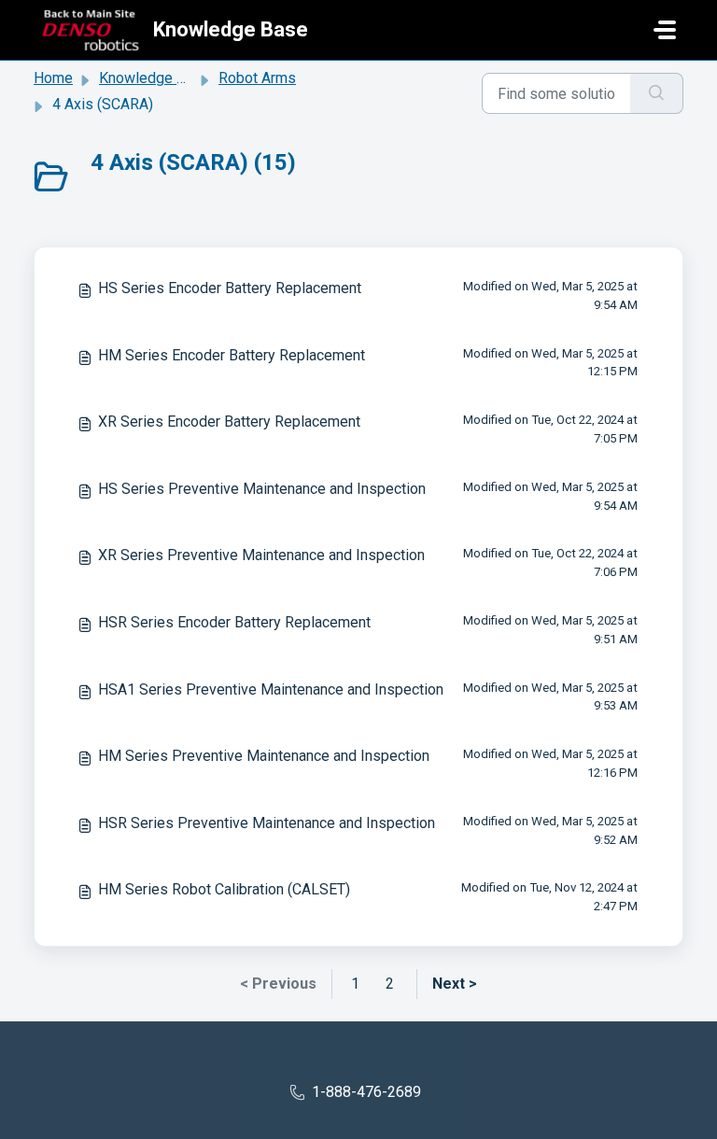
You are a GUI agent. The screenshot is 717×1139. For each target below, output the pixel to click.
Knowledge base (154, 78)
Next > (454, 983)
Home (53, 78)
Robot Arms (257, 78)
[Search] (656, 93)
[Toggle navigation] (664, 30)
